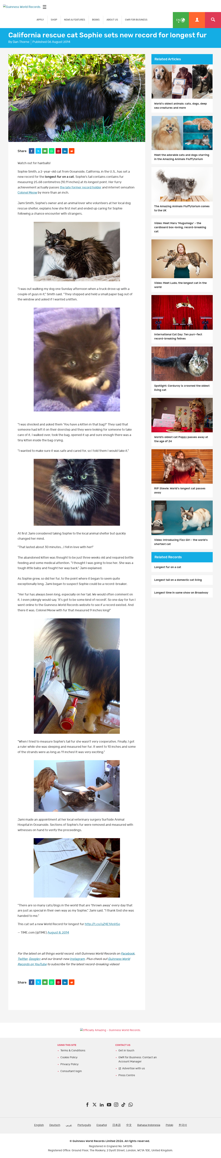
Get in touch (126, 1050)
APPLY (40, 19)
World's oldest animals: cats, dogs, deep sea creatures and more (180, 105)
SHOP (54, 19)
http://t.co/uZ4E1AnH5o (102, 924)
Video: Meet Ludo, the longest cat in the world (180, 285)
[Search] (213, 20)
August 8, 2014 (58, 932)
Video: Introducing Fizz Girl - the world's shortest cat (181, 542)
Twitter (22, 959)
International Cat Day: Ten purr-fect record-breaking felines (178, 336)
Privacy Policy (69, 1064)
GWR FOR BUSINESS (136, 19)
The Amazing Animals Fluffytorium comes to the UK (182, 208)
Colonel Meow (27, 192)
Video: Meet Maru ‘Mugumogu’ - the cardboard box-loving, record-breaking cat (180, 227)
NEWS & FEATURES (74, 19)
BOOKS (96, 19)
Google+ (35, 959)
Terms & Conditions (72, 1050)
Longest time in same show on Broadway (181, 592)
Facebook (127, 953)
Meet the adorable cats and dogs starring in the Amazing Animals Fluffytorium (181, 157)
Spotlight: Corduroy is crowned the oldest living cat (182, 387)
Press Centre (126, 1075)
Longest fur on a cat (167, 567)
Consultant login (71, 1071)
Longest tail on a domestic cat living (178, 580)
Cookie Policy (69, 1057)
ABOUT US (112, 19)
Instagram (77, 959)
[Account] (197, 20)
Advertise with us (133, 1068)
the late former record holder (80, 187)
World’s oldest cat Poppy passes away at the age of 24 (181, 439)
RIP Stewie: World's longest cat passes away (179, 490)
